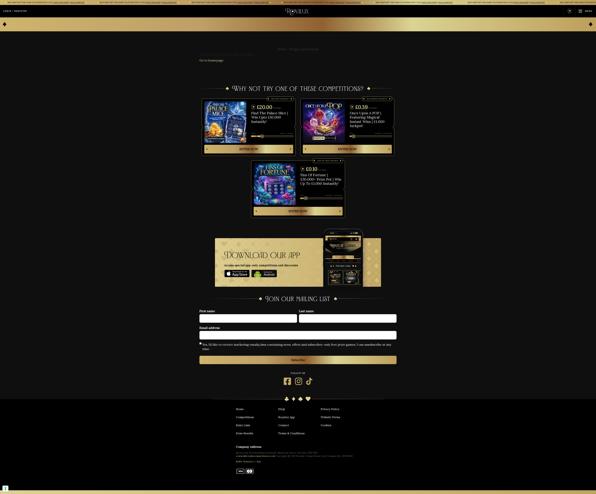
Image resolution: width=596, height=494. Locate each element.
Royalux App (286, 417)
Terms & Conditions (291, 433)
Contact (283, 425)
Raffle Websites (244, 461)
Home (240, 409)
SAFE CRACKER (61, 2)
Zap (259, 461)
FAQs (281, 409)
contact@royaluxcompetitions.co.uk (255, 456)
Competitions (245, 417)
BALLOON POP (78, 2)
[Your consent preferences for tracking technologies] (5, 489)
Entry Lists (243, 425)
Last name (306, 311)
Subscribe (298, 360)
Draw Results (244, 433)
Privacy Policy (330, 409)
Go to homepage (211, 60)
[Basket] (569, 11)
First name (207, 311)
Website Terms (330, 417)
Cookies (326, 425)
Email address (209, 328)
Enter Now (248, 149)
